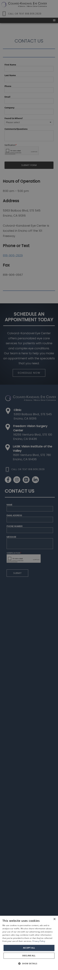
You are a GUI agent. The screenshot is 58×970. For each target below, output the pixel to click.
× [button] (54, 919)
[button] (29, 963)
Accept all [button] (29, 947)
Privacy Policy (38, 941)
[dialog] (29, 943)
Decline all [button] (28, 955)
